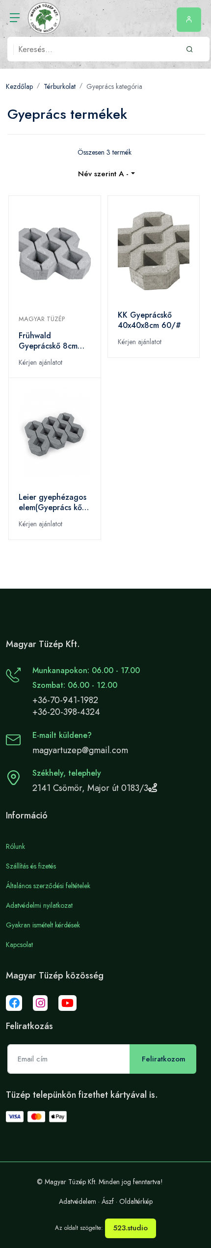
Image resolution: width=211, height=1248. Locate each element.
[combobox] (106, 174)
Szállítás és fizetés (31, 866)
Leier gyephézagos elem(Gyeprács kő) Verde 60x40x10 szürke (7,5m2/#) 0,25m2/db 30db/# (54, 502)
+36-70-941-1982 (65, 700)
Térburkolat (60, 86)
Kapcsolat (19, 945)
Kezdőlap (19, 86)
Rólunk (15, 846)
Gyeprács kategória (114, 86)
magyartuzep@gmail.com (80, 750)
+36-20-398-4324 (66, 711)
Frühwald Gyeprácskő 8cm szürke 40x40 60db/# (48, 341)
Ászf (108, 1201)
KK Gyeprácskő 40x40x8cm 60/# (149, 320)
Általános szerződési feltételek (48, 886)
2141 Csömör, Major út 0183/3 (90, 788)
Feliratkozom (163, 1059)
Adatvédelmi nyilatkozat (39, 905)
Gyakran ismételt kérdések (43, 925)
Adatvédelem (77, 1201)
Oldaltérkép (136, 1201)
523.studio (130, 1227)
